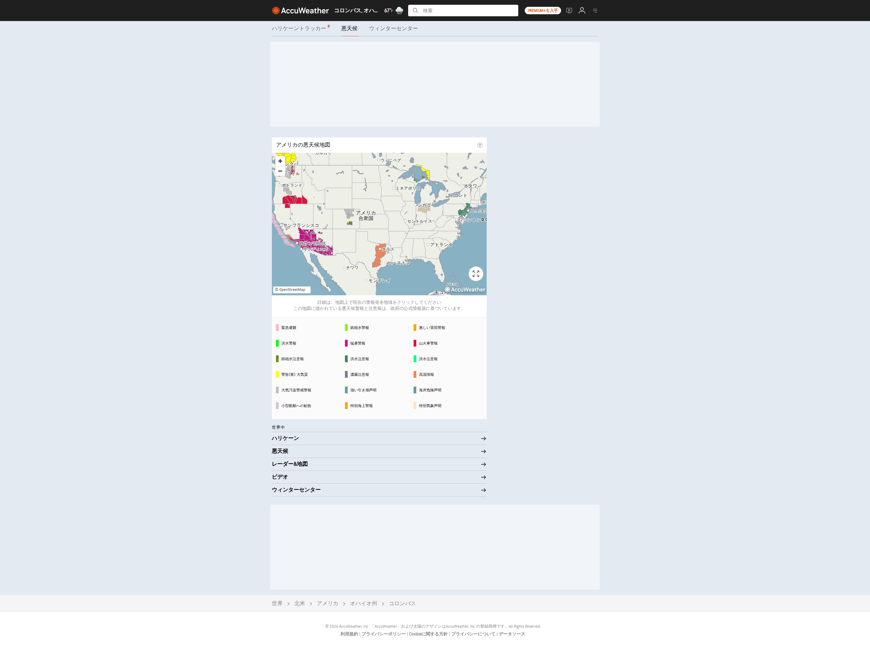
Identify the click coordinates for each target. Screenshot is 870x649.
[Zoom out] (280, 171)
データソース (512, 634)
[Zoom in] (280, 161)
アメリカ (327, 603)
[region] (379, 224)
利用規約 (350, 634)
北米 (299, 603)
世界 (277, 603)
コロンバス (402, 603)
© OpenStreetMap (290, 289)
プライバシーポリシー (384, 634)
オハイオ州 (363, 603)
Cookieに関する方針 (429, 634)
